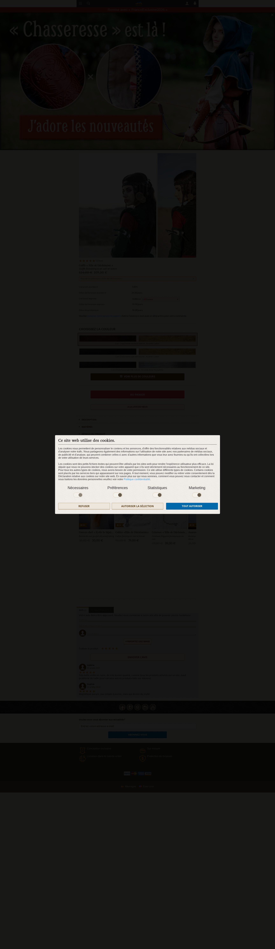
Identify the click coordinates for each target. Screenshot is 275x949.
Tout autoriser (192, 506)
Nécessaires (78, 488)
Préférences (117, 488)
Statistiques (157, 488)
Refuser (84, 506)
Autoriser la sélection (137, 506)
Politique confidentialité (137, 479)
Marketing (197, 488)
